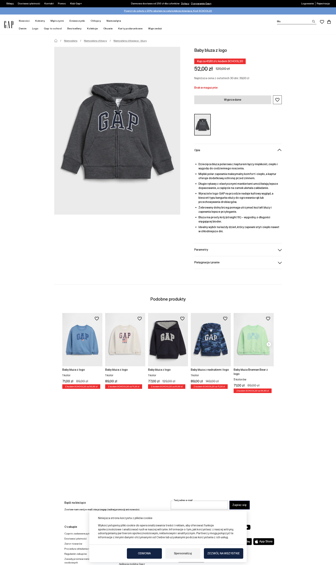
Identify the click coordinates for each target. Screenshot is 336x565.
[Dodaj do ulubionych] (97, 318)
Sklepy (10, 3)
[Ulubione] (322, 22)
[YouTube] (247, 527)
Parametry (201, 249)
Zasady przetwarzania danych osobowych (81, 560)
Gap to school (53, 28)
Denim (23, 28)
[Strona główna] (55, 40)
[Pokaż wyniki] (313, 21)
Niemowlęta (114, 20)
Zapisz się (239, 505)
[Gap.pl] (8, 24)
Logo (35, 28)
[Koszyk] (329, 22)
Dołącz (185, 3)
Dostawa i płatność (29, 3)
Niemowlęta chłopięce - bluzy (130, 40)
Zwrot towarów (73, 543)
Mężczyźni (57, 20)
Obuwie (108, 28)
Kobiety (40, 20)
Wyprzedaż (155, 28)
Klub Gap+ (76, 3)
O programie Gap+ (201, 3)
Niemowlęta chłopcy (95, 40)
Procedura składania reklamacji (81, 548)
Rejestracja (323, 3)
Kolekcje (92, 28)
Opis (197, 150)
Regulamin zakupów (75, 553)
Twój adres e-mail (183, 500)
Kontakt (49, 3)
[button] (277, 99)
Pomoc (62, 3)
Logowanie (307, 3)
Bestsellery (74, 28)
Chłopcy (96, 20)
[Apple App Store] (263, 541)
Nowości (24, 20)
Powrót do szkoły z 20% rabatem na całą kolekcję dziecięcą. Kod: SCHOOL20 (168, 10)
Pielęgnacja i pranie (207, 262)
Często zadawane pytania (79, 533)
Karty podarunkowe (130, 28)
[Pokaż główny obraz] (117, 131)
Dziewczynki (77, 20)
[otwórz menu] (31, 21)
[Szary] (202, 124)
